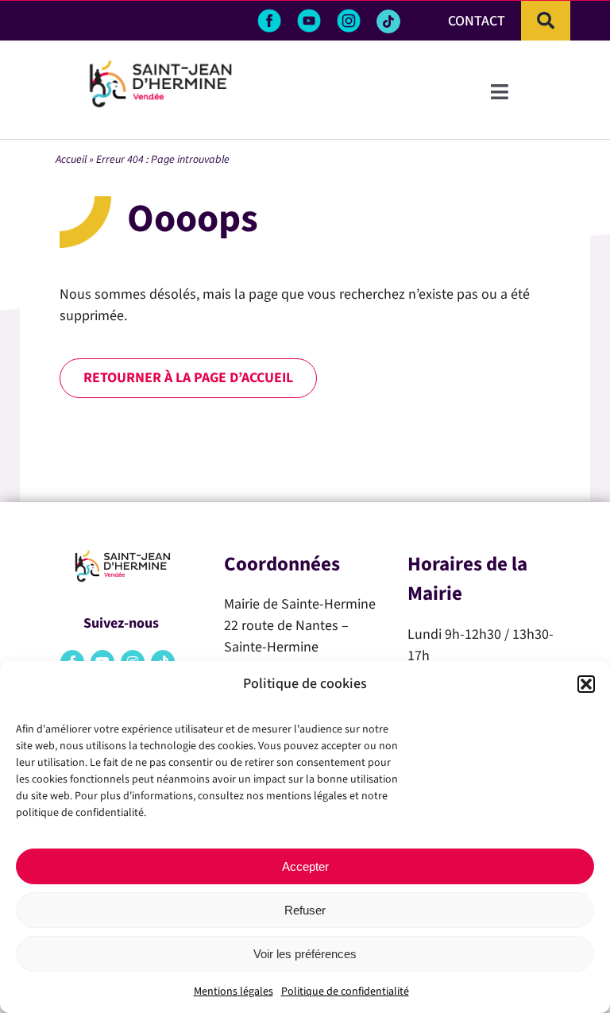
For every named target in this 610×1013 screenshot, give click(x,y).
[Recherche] (545, 21)
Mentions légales (233, 991)
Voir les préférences (305, 954)
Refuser (305, 910)
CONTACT (476, 21)
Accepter (305, 866)
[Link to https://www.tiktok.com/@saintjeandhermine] (388, 21)
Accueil (71, 160)
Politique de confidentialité (345, 991)
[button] (586, 684)
